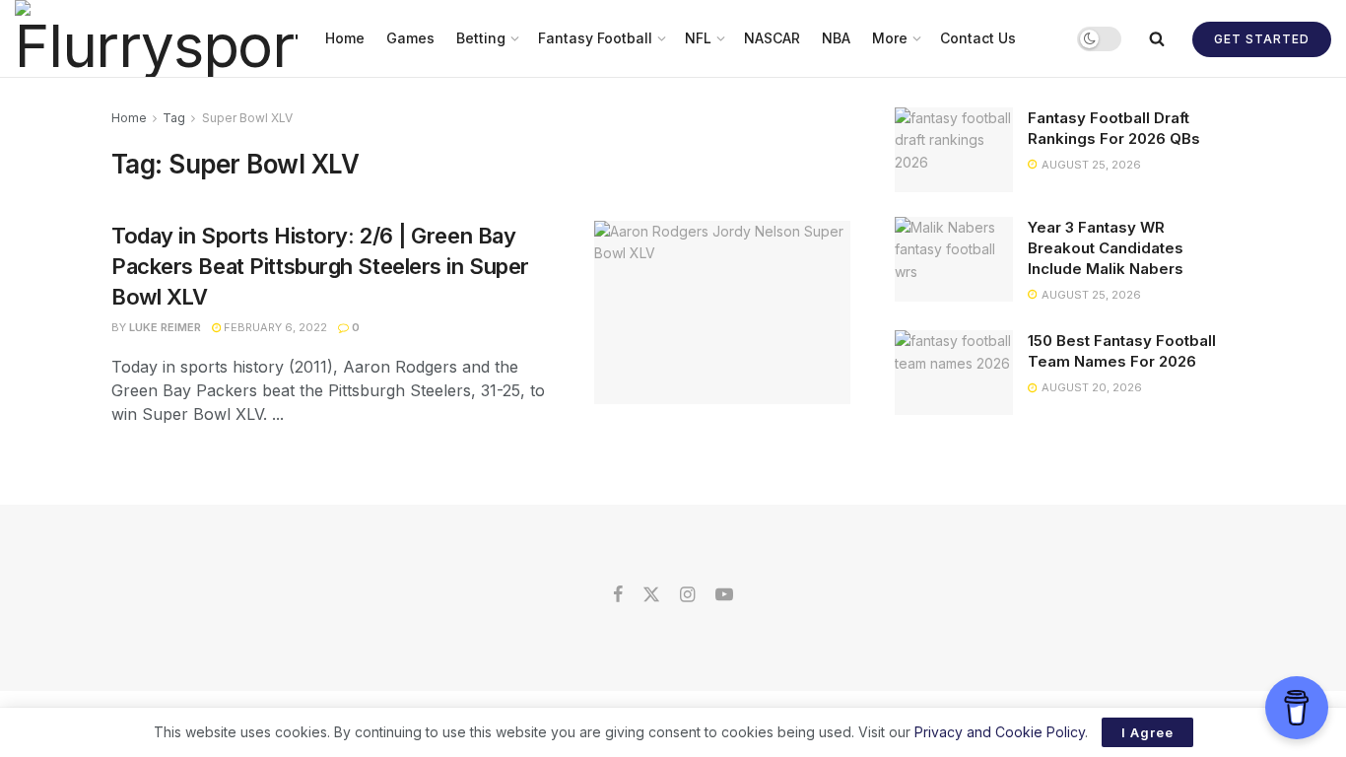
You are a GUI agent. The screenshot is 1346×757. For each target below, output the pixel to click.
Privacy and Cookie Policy (999, 731)
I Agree (1147, 732)
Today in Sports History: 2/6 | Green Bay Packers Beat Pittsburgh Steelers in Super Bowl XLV (320, 266)
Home (345, 38)
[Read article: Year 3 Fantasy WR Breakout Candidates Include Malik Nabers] (954, 259)
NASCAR (772, 38)
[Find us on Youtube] (724, 595)
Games (410, 38)
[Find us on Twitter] (651, 595)
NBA (836, 38)
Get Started (1262, 39)
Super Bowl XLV (247, 117)
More (890, 38)
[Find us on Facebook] (618, 595)
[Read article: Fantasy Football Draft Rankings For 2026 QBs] (954, 149)
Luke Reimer (165, 327)
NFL (698, 38)
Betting (480, 38)
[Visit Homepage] (156, 38)
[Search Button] (1157, 38)
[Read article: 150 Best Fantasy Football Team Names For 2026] (954, 372)
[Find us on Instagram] (687, 595)
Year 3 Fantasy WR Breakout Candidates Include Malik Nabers (1105, 248)
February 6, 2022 (274, 327)
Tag (174, 117)
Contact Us (978, 38)
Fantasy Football (595, 38)
